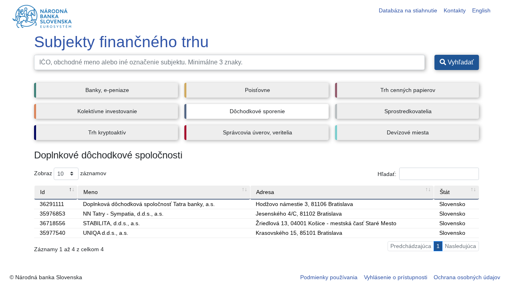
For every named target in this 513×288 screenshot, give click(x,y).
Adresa (265, 192)
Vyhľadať (460, 62)
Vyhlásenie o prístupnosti (395, 277)
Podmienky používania (328, 277)
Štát (445, 192)
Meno (90, 192)
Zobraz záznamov (70, 173)
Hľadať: (387, 173)
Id (42, 192)
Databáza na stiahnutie (408, 10)
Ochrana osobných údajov (467, 277)
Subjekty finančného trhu (121, 41)
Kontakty (455, 10)
